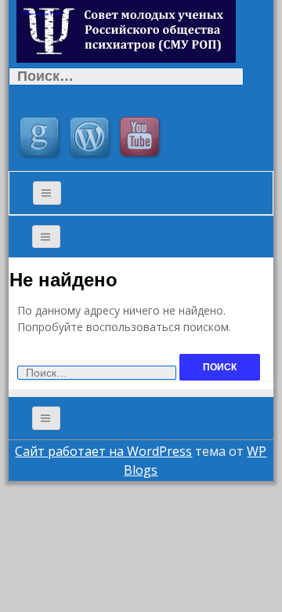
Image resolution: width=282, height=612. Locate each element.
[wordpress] (92, 139)
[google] (41, 139)
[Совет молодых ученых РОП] (126, 30)
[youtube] (142, 139)
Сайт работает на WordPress (103, 451)
